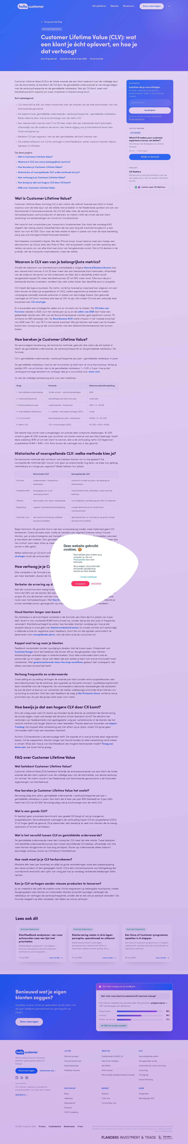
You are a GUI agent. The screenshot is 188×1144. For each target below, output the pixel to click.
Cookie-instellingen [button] (89, 576)
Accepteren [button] (80, 583)
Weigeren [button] (96, 583)
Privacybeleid (79, 559)
